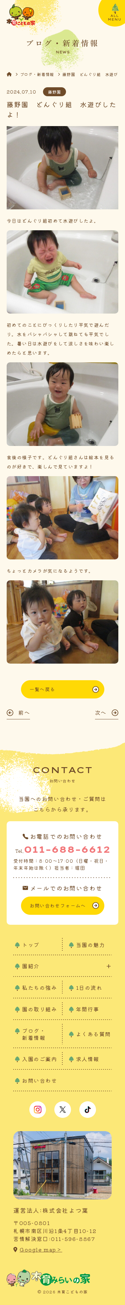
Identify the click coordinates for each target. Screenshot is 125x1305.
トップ (31, 945)
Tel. (62, 849)
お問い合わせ (39, 1080)
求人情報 (87, 1059)
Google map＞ (41, 1249)
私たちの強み (39, 987)
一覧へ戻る (42, 689)
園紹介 (31, 966)
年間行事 (87, 1009)
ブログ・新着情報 (37, 74)
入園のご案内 (39, 1059)
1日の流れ (89, 987)
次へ (101, 712)
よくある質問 (93, 1034)
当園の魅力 (90, 945)
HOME (13, 74)
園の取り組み (39, 1009)
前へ (24, 712)
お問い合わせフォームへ (58, 905)
